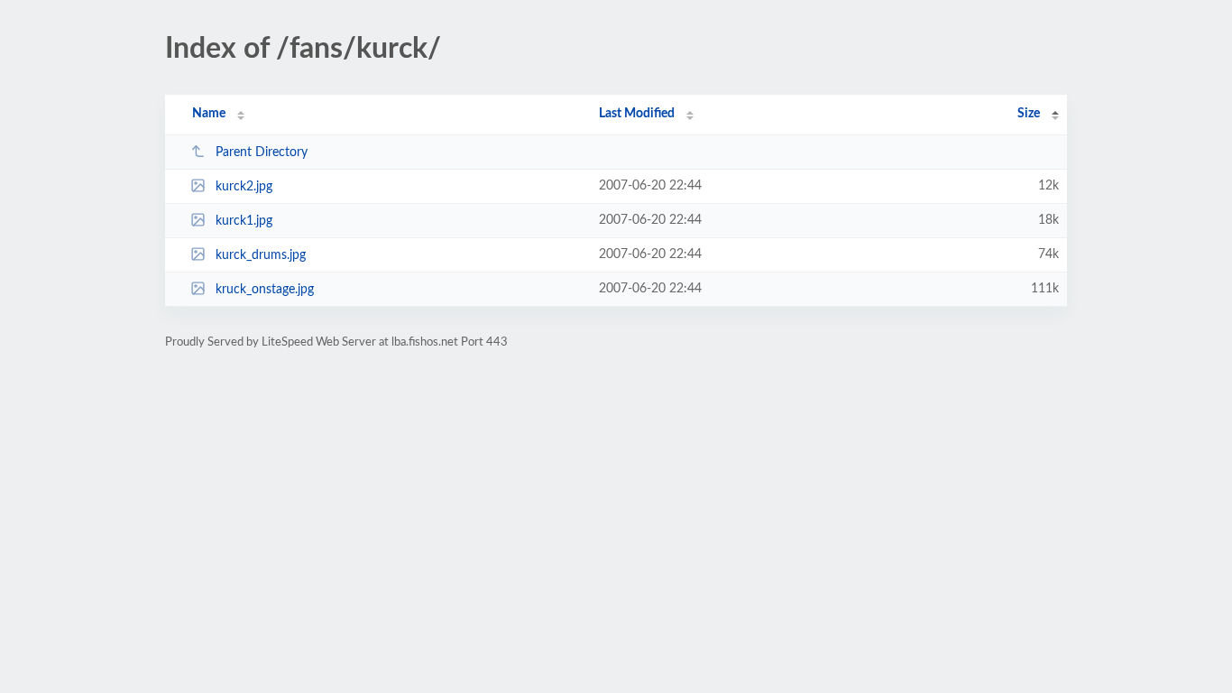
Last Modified (637, 113)
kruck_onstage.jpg (265, 289)
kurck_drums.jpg (261, 255)
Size (1028, 113)
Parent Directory (262, 152)
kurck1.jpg (244, 221)
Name (208, 113)
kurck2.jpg (244, 186)
